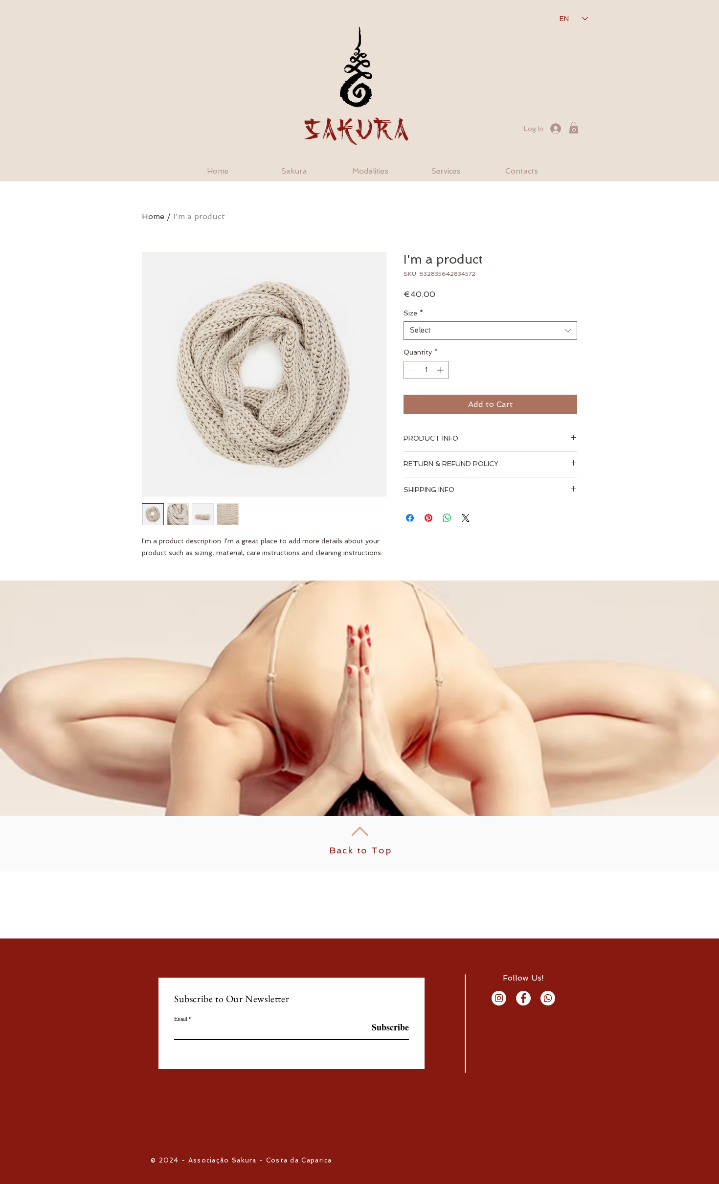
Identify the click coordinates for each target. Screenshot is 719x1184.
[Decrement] (411, 370)
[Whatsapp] (547, 998)
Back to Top (360, 850)
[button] (574, 128)
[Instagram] (499, 998)
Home (153, 216)
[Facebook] (523, 998)
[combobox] (490, 330)
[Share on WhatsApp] (447, 518)
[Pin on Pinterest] (428, 518)
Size (413, 313)
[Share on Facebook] (410, 518)
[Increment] (441, 370)
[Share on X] (466, 518)
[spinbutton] (426, 370)
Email (180, 1018)
